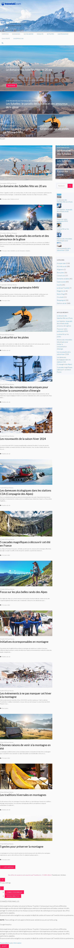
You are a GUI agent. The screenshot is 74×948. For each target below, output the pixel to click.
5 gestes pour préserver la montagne (21, 846)
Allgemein (60, 269)
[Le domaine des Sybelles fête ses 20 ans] (37, 90)
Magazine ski (61, 291)
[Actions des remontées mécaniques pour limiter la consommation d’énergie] (59, 236)
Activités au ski (15, 251)
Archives (63, 875)
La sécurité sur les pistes (14, 337)
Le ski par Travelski (63, 288)
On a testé (6, 38)
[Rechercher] (70, 186)
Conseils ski (61, 276)
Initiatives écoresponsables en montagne (24, 641)
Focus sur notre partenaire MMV (19, 287)
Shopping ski (18, 38)
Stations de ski (15, 199)
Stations (5, 34)
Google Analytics (12, 896)
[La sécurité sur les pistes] (55, 136)
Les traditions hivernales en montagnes (23, 794)
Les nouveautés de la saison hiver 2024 (23, 438)
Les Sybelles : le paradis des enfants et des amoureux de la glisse (64, 211)
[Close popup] (2, 888)
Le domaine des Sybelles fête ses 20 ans (23, 186)
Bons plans (5, 708)
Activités (50, 34)
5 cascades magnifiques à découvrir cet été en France (64, 369)
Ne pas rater (28, 34)
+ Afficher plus (8, 867)
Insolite (40, 34)
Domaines (16, 34)
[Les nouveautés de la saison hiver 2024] (59, 246)
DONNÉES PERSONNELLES (14, 892)
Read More (11, 85)
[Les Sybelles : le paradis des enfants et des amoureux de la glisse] (37, 113)
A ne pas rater (6, 199)
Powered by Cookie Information (10, 943)
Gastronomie (63, 34)
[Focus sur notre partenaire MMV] (18, 136)
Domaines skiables (24, 251)
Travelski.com (56, 875)
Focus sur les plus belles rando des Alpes (23, 592)
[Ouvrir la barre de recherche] (2, 43)
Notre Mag (60, 294)
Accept (4, 946)
